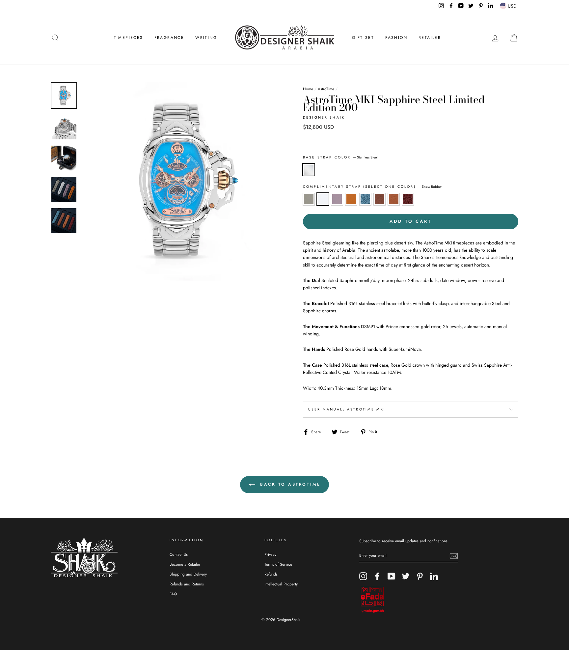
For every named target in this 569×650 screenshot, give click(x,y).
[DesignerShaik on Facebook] (377, 576)
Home (308, 89)
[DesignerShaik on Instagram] (363, 576)
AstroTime (326, 89)
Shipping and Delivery (188, 574)
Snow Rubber (323, 199)
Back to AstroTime (289, 484)
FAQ (173, 594)
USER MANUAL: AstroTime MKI (347, 409)
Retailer (430, 38)
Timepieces (128, 38)
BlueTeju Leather (365, 199)
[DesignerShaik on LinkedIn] (434, 576)
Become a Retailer (185, 564)
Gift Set (363, 38)
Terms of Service (278, 564)
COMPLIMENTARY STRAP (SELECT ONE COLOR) (372, 186)
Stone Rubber (308, 199)
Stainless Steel (308, 170)
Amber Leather (393, 199)
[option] (181, 181)
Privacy (270, 554)
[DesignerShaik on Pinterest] (420, 576)
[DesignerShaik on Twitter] (406, 576)
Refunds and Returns (187, 584)
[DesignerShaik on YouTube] (391, 576)
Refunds (271, 574)
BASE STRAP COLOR (340, 157)
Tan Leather (379, 199)
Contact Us (179, 554)
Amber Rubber (351, 199)
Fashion (396, 38)
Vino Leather (408, 199)
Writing (206, 38)
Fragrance (169, 38)
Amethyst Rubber (337, 199)
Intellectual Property (281, 584)
